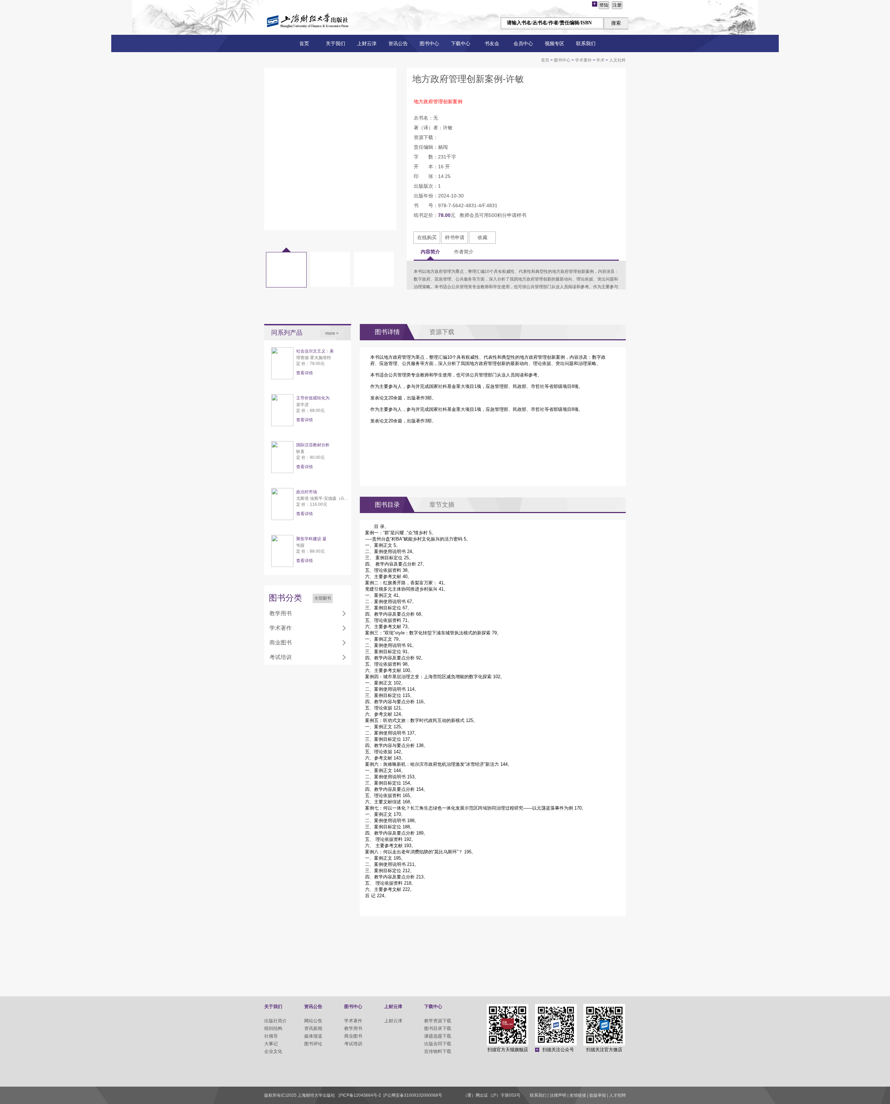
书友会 (492, 43)
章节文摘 (441, 504)
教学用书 (280, 613)
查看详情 (304, 373)
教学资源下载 (437, 1020)
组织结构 (273, 1028)
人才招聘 (617, 1095)
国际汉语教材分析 (313, 445)
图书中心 (429, 43)
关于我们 (335, 43)
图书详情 (387, 331)
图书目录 (387, 504)
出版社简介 (275, 1020)
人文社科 (617, 60)
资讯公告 (398, 43)
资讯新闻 (313, 1028)
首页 (304, 43)
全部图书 (322, 598)
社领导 (271, 1036)
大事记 (271, 1043)
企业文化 (273, 1051)
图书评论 (313, 1043)
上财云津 (367, 43)
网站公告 (313, 1020)
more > (332, 333)
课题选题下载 (437, 1036)
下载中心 (460, 43)
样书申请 (454, 237)
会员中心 (523, 43)
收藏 (482, 237)
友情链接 (577, 1095)
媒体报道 (313, 1036)
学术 (600, 60)
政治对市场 (306, 491)
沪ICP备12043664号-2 (359, 1095)
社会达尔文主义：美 (315, 351)
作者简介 (464, 251)
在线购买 (427, 237)
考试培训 (280, 657)
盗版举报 (597, 1095)
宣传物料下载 (437, 1051)
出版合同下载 (437, 1043)
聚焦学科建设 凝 (311, 538)
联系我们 (586, 43)
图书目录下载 (437, 1028)
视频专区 (554, 43)
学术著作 (583, 60)
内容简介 (430, 251)
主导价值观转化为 (313, 398)
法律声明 (558, 1095)
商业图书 (280, 643)
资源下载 (441, 331)
